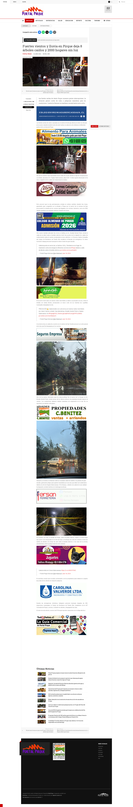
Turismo (97, 20)
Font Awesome (26, 797)
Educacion (69, 20)
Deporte (79, 20)
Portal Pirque (27, 54)
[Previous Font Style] (23, 104)
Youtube (100, 754)
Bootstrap (25, 795)
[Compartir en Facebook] (39, 32)
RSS (99, 758)
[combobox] (125, 2)
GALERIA (24, 1)
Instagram (100, 756)
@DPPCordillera (77, 313)
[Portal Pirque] (32, 11)
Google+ (100, 750)
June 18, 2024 (66, 253)
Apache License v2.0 (57, 795)
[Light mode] (109, 2)
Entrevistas (50, 20)
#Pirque (73, 248)
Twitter (100, 748)
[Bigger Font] (33, 101)
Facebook (100, 746)
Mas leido (94, 126)
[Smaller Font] (23, 101)
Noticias (29, 20)
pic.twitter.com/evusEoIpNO (68, 250)
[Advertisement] (100, 52)
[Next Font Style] (33, 104)
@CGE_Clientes (57, 313)
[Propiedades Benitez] (59, 751)
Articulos (39, 20)
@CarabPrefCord (67, 313)
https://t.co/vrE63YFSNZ (68, 570)
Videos (14, 1)
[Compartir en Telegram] (50, 32)
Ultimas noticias (104, 126)
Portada (5, 1)
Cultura (88, 20)
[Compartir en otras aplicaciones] (54, 32)
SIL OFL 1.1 (40, 797)
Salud (60, 20)
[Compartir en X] (47, 32)
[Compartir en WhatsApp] (43, 32)
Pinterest (100, 752)
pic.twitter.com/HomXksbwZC (47, 316)
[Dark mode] (112, 2)
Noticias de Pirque (44, 25)
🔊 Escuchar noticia (30, 40)
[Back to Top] (1, 805)
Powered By (103, 795)
